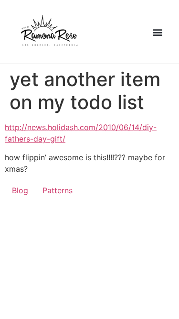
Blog (20, 190)
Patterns (57, 190)
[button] (157, 32)
